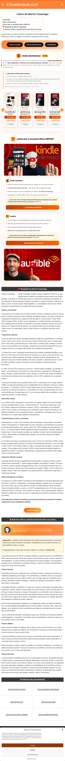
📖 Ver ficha (10, 117)
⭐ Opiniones (10, 124)
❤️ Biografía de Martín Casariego (14, 27)
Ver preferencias (32, 754)
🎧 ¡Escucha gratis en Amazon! (32, 243)
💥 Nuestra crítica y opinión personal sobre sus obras (21, 29)
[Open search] (62, 4)
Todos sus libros (32, 510)
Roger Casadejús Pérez (20, 531)
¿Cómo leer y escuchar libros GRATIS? (16, 24)
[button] (62, 730)
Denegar (32, 750)
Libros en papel (15, 44)
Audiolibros (51, 44)
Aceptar (32, 745)
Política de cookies (31, 758)
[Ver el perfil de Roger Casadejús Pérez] (7, 530)
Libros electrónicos (9, 22)
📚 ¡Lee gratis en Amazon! (32, 207)
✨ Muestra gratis (10, 120)
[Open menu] (3, 4)
